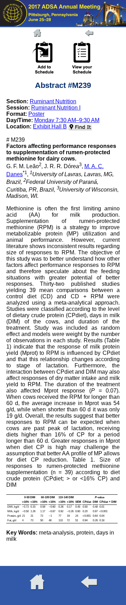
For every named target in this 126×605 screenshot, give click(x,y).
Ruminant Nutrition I (55, 108)
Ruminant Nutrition (53, 101)
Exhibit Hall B (50, 126)
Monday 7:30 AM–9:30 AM (66, 120)
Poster (36, 114)
